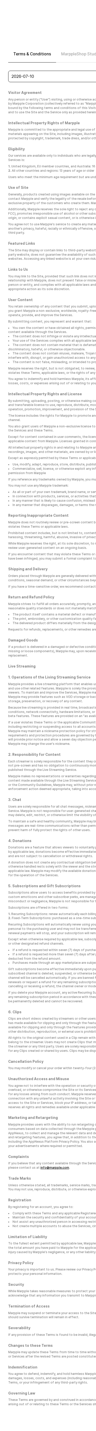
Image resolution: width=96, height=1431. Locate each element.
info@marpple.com (54, 1167)
